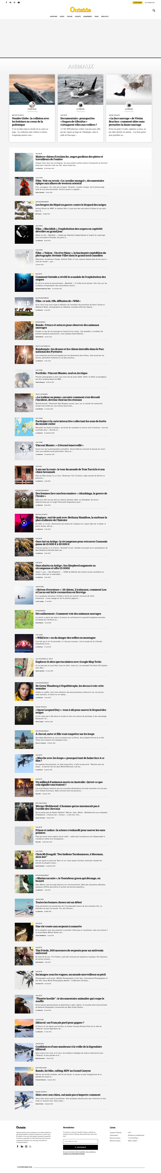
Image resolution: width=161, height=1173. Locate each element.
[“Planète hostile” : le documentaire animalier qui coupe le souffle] (24, 1004)
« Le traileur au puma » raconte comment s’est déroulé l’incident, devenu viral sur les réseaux (68, 398)
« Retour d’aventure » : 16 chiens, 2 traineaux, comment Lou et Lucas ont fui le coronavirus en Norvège (71, 591)
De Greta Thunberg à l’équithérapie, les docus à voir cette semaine (70, 687)
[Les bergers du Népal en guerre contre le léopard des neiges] (24, 210)
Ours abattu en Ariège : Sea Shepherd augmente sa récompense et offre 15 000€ (66, 567)
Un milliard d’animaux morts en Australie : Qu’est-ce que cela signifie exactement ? (69, 783)
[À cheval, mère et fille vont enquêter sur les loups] (24, 739)
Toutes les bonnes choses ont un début (59, 902)
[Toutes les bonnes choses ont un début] (24, 908)
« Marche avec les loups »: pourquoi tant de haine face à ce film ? (70, 759)
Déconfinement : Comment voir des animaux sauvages (68, 614)
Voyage (69, 16)
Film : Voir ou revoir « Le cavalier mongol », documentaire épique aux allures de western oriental (70, 182)
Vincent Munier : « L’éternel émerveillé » (59, 445)
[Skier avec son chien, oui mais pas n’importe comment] (24, 1100)
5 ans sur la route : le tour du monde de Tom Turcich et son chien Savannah (70, 470)
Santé (62, 16)
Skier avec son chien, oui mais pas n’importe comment (68, 1095)
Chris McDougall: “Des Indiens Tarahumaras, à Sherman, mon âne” (69, 855)
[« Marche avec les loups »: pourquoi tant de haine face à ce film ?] (24, 763)
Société (78, 16)
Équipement (87, 16)
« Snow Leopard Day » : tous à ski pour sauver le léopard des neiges (71, 711)
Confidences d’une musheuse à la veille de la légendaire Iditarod (69, 1048)
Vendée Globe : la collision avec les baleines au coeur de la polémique (30, 121)
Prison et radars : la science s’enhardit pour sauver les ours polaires (70, 831)
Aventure (53, 16)
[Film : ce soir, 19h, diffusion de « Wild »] (24, 306)
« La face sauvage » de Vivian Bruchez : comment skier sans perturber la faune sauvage (127, 121)
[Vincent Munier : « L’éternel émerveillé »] (24, 451)
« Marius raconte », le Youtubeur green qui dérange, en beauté (68, 879)
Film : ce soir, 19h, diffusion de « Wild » (58, 301)
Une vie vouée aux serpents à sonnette (59, 926)
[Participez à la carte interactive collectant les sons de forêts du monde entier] (24, 427)
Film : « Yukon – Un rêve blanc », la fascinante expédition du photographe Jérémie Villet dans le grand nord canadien (71, 254)
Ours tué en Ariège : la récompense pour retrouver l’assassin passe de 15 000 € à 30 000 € (71, 543)
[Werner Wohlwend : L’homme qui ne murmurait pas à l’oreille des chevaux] (24, 811)
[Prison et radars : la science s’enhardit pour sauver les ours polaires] (24, 836)
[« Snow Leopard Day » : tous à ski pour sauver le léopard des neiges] (24, 715)
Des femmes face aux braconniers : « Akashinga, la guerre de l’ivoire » (71, 494)
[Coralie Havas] (32, 107)
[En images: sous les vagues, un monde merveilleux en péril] (24, 980)
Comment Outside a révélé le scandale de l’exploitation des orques (71, 278)
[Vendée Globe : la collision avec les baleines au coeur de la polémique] (32, 89)
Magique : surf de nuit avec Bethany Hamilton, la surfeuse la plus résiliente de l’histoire (71, 519)
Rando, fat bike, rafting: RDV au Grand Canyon (63, 1071)
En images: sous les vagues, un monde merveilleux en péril (71, 974)
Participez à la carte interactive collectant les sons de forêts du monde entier (71, 422)
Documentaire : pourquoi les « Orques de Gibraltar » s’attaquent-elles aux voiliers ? (78, 121)
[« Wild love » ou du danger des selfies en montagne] (24, 643)
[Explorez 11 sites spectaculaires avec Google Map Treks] (24, 667)
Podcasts (104, 16)
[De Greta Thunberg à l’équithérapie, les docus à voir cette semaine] (24, 691)
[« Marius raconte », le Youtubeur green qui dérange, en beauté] (24, 884)
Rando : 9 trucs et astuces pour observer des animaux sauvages (67, 326)
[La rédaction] (80, 107)
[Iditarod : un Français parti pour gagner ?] (24, 1028)
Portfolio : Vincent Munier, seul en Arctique (62, 373)
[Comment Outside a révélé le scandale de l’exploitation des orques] (24, 282)
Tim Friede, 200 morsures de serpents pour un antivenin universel (69, 952)
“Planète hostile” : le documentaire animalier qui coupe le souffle (70, 1000)
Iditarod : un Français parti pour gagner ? (60, 1022)
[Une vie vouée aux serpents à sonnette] (24, 932)
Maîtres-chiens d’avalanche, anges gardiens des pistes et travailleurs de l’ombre (69, 158)
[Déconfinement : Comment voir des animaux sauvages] (24, 619)
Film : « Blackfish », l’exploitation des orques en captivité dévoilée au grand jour (69, 230)
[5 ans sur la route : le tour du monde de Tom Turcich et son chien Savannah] (24, 475)
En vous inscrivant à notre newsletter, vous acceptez (79, 1152)
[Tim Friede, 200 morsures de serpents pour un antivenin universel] (24, 956)
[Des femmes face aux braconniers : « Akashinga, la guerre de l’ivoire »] (24, 499)
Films (96, 16)
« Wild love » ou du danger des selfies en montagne (66, 638)
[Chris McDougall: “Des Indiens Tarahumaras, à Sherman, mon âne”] (24, 860)
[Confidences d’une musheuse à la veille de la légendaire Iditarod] (24, 1052)
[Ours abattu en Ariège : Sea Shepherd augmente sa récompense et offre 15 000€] (24, 571)
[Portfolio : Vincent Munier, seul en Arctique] (24, 378)
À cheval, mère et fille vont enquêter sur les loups (65, 734)
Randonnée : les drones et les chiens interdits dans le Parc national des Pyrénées (70, 350)
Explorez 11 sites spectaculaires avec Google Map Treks (68, 662)
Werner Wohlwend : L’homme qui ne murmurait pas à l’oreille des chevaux (67, 807)
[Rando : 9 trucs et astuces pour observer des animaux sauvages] (24, 330)
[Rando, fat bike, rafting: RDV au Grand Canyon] (24, 1076)
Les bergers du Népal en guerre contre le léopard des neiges (71, 205)
